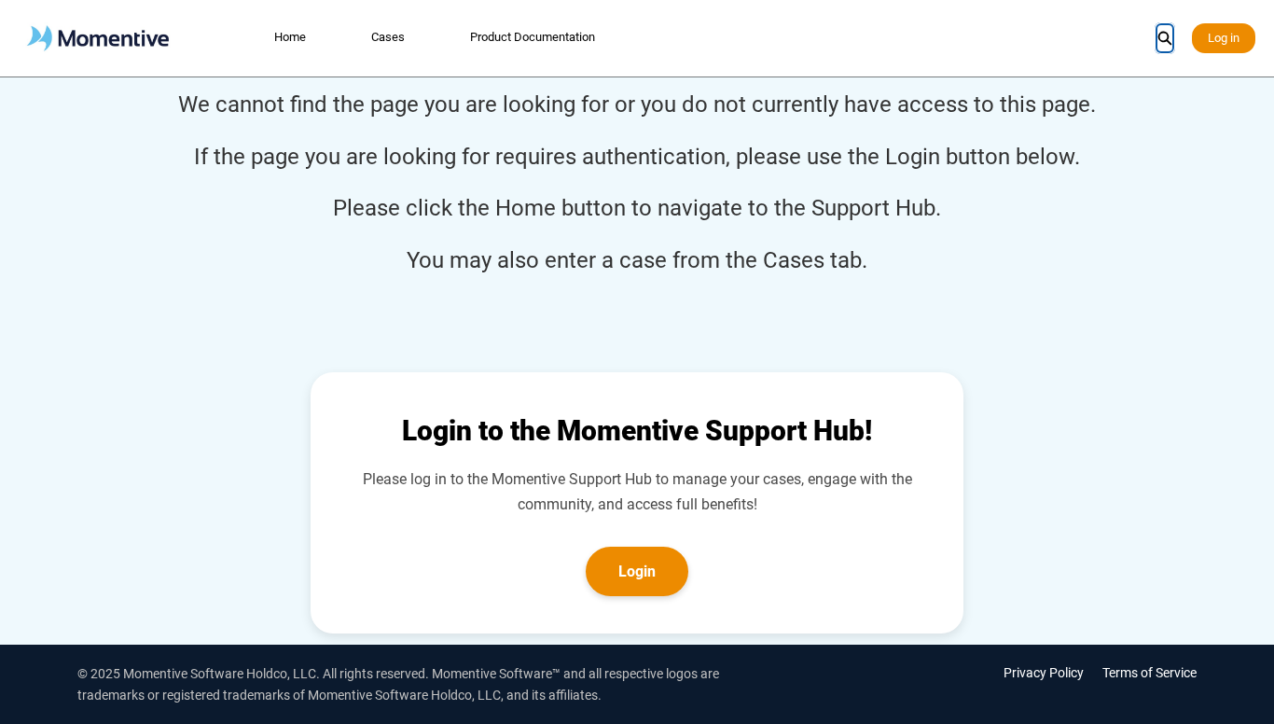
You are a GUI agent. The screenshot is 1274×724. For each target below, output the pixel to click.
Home (290, 37)
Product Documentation (532, 37)
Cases (388, 37)
